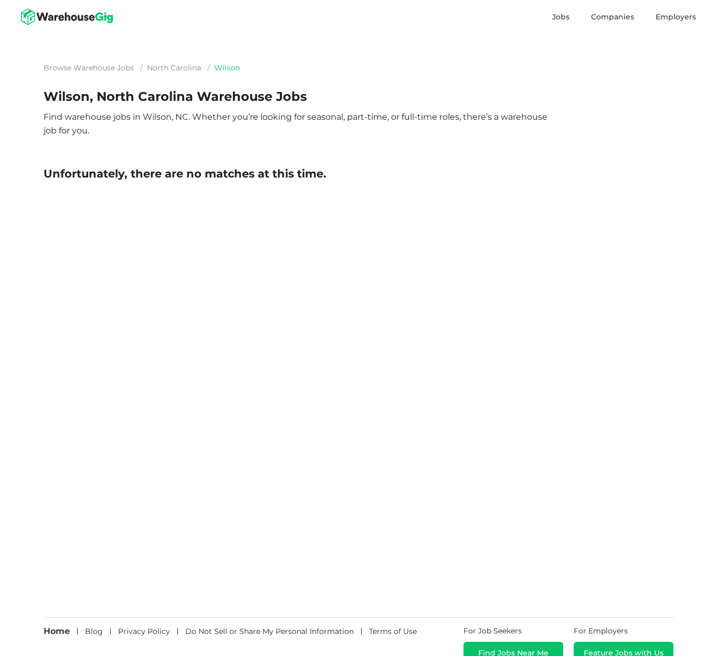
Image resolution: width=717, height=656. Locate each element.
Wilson (227, 67)
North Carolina (174, 67)
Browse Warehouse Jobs (89, 67)
